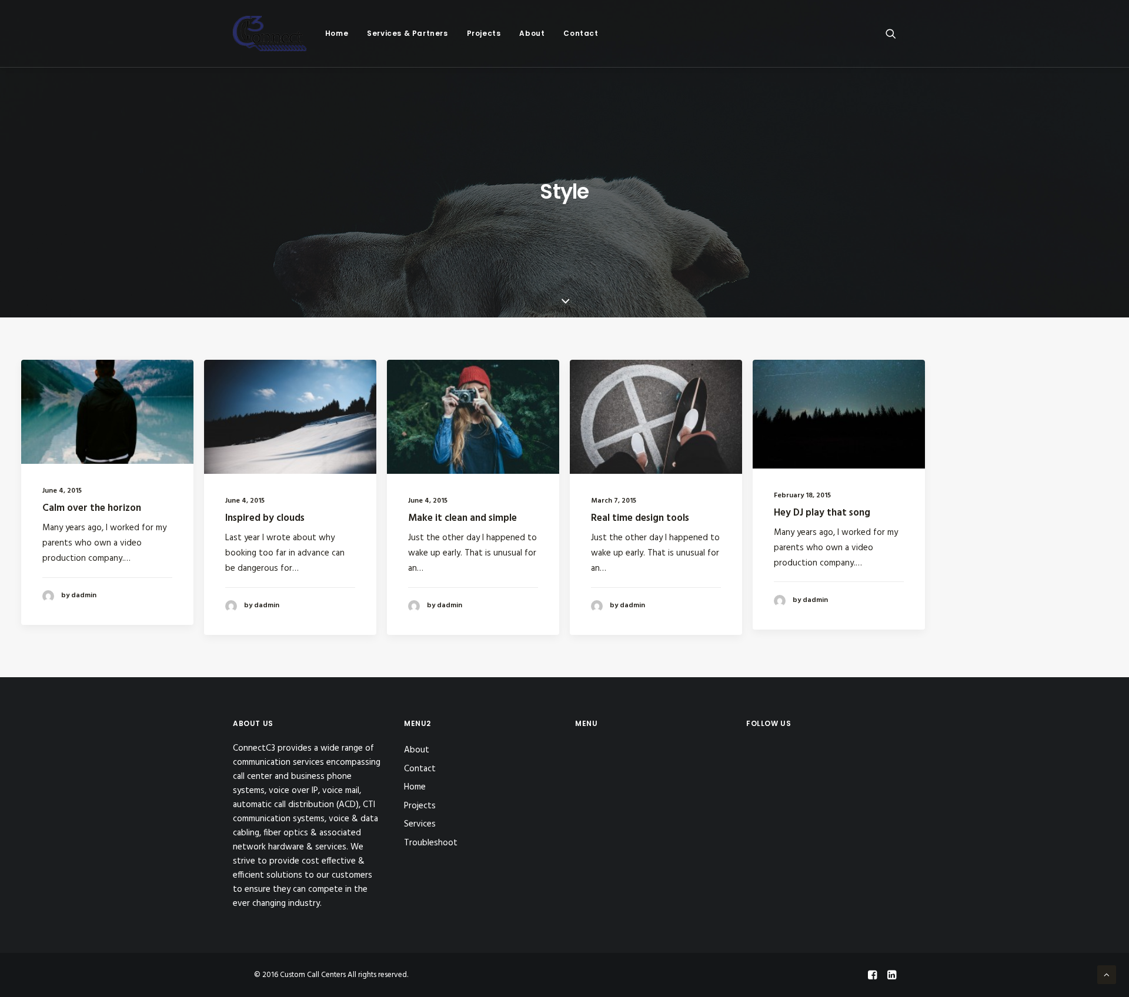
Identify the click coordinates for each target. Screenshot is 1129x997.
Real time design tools (640, 518)
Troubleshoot (430, 843)
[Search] (891, 33)
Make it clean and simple (462, 518)
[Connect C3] (269, 33)
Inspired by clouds (265, 518)
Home (336, 33)
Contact (580, 33)
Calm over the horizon (91, 508)
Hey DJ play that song (822, 513)
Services (420, 824)
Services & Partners (407, 33)
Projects (484, 33)
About (532, 33)
